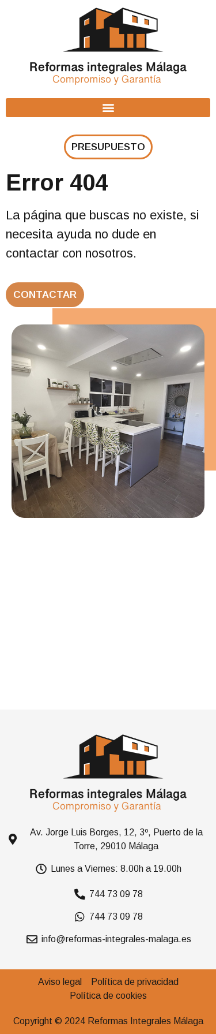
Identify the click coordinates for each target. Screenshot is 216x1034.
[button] (108, 107)
